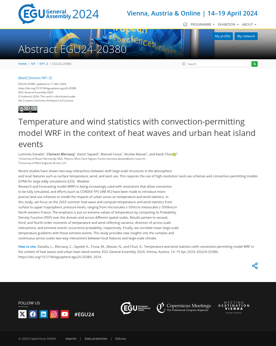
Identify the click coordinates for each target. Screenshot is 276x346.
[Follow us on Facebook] (33, 315)
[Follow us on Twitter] (22, 315)
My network (246, 36)
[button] (183, 64)
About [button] (248, 24)
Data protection (96, 339)
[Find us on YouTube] (65, 315)
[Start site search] (254, 64)
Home (22, 64)
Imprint (71, 339)
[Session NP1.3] (40, 78)
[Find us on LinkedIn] (43, 315)
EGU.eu (120, 339)
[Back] (23, 78)
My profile (222, 36)
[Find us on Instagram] (54, 315)
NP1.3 (43, 64)
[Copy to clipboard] (254, 267)
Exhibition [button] (227, 24)
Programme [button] (201, 24)
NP (33, 64)
